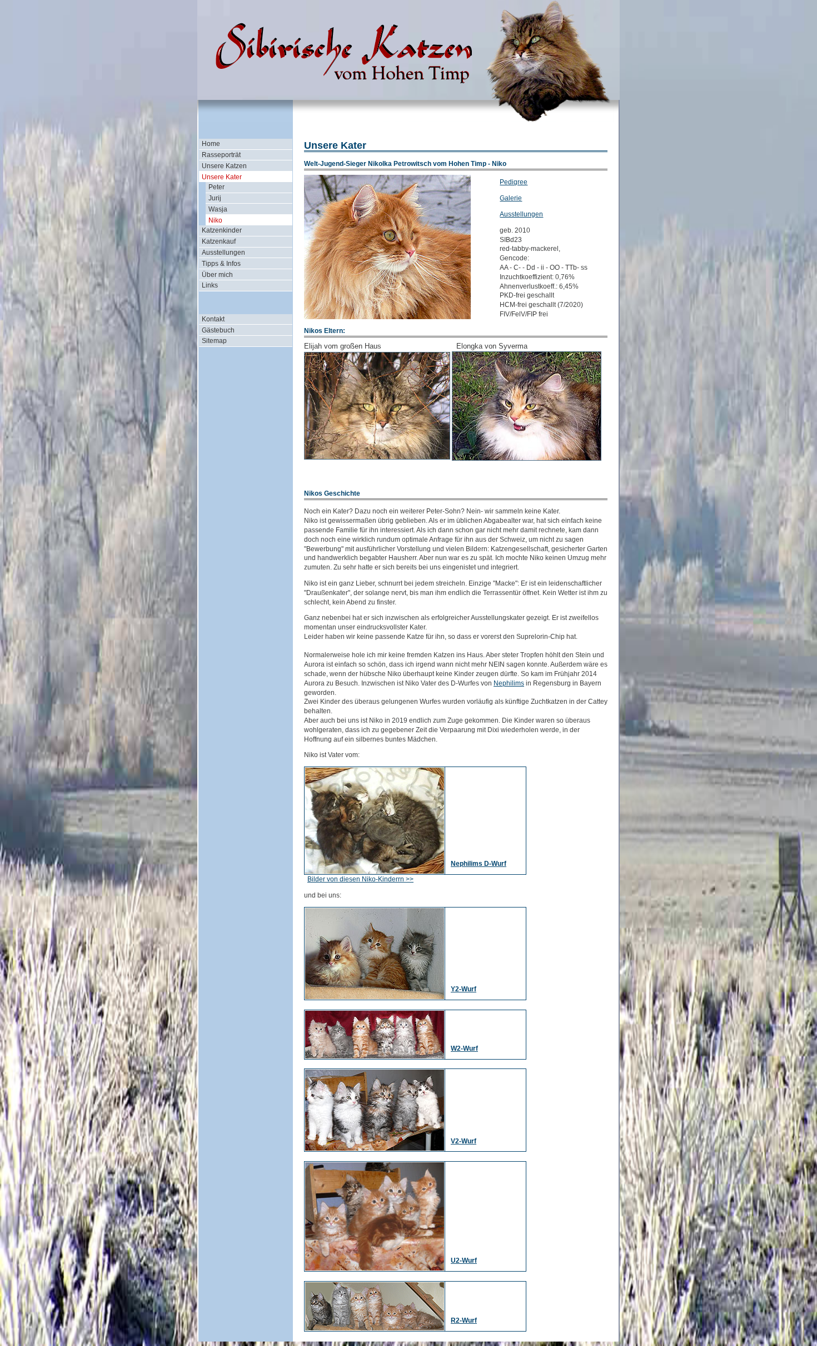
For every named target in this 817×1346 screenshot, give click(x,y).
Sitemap (214, 341)
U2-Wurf (464, 1260)
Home (211, 144)
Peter (216, 187)
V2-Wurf (463, 1141)
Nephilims (509, 683)
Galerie (511, 198)
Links (210, 285)
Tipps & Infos (221, 264)
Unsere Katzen (224, 166)
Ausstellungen (223, 252)
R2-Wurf (464, 1320)
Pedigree (513, 182)
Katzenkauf (219, 241)
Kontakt (213, 319)
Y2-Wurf (463, 989)
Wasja (217, 209)
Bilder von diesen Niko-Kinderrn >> (360, 879)
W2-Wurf (464, 1048)
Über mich (217, 275)
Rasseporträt (221, 155)
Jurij (214, 198)
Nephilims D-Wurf (478, 864)
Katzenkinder (222, 230)
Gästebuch (218, 330)
